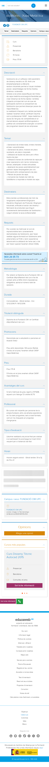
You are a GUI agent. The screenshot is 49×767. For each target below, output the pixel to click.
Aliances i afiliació (24, 643)
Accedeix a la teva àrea (24, 672)
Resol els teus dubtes (24, 681)
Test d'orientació (24, 677)
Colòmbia (24, 718)
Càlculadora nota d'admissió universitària (24, 697)
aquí (41, 748)
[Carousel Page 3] (26, 593)
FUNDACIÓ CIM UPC (19, 25)
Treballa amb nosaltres (25, 647)
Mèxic (24, 724)
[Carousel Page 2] (24, 593)
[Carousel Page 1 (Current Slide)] (22, 593)
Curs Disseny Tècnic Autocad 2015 (19, 555)
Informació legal (24, 635)
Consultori (24, 689)
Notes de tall (24, 693)
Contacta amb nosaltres (24, 651)
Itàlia (24, 721)
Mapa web (24, 655)
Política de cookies (24, 639)
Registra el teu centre (24, 668)
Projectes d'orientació (24, 685)
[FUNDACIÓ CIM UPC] (6, 25)
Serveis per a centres (24, 660)
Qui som (25, 631)
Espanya (25, 712)
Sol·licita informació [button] (24, 585)
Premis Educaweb (24, 664)
